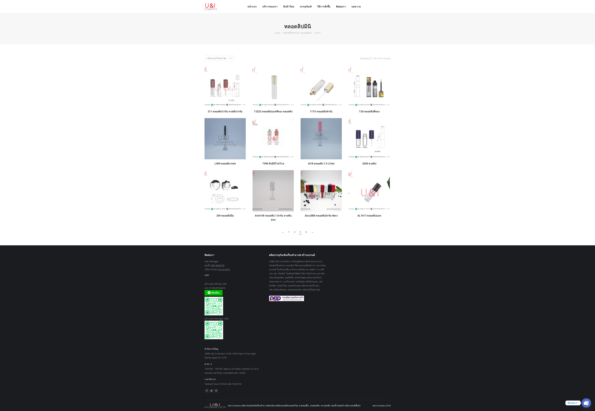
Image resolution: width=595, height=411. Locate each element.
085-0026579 (217, 265)
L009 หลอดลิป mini (225, 163)
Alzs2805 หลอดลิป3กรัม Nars (321, 215)
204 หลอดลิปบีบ (225, 215)
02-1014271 (224, 269)
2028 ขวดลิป (369, 163)
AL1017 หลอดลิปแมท (369, 215)
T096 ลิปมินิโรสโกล (273, 163)
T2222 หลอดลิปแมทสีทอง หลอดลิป (273, 111)
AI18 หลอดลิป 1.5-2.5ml (321, 163)
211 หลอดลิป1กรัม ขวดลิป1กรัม (225, 111)
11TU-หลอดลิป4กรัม (321, 111)
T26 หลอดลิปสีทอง (369, 111)
